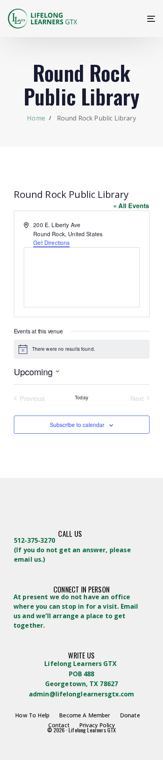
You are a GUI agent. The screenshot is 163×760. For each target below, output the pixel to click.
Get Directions (51, 242)
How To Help (32, 715)
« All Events (131, 205)
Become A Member (84, 715)
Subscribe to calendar (77, 424)
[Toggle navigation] (130, 18)
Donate (130, 715)
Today (81, 397)
